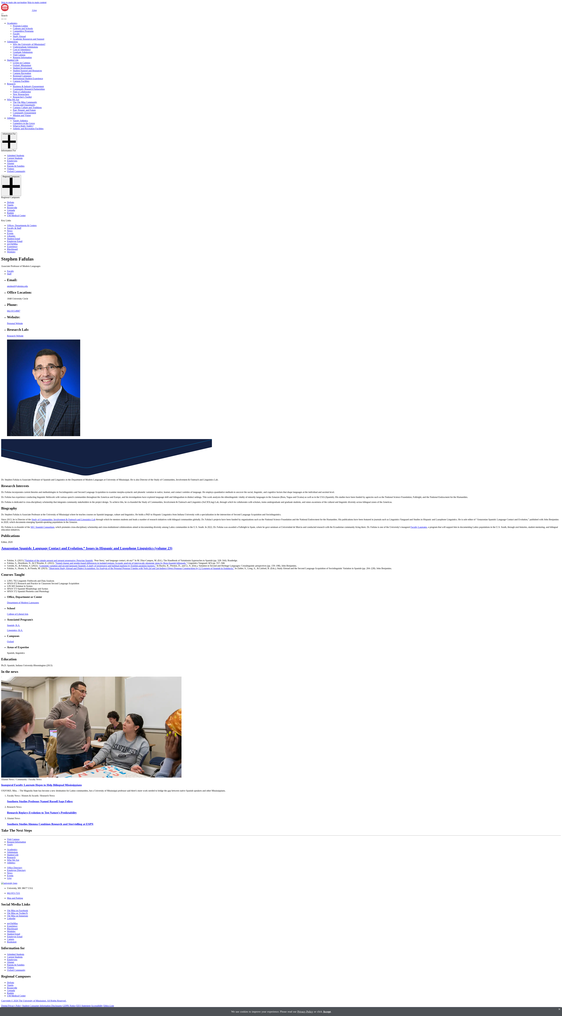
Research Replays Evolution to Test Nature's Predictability (42, 812)
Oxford (10, 641)
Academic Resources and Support (28, 39)
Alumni (10, 163)
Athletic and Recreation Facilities (28, 128)
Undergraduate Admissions (25, 47)
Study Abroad (19, 36)
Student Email (13, 238)
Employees (12, 161)
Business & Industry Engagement (28, 86)
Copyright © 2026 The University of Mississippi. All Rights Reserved (33, 1000)
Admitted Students (15, 155)
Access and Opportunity (24, 105)
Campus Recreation (22, 73)
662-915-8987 (13, 311)
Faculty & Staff (14, 228)
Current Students (15, 158)
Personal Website (15, 323)
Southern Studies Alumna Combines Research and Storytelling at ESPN (50, 824)
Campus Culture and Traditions (27, 107)
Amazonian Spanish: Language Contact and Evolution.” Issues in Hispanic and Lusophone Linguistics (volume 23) (86, 548)
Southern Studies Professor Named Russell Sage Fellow (40, 801)
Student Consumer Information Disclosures (42, 1005)
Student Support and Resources (27, 70)
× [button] (559, 1009)
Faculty (16, 33)
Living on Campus (21, 62)
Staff (9, 274)
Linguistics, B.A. (15, 630)
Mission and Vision (22, 115)
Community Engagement (24, 113)
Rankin (10, 213)
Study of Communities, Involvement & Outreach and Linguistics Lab (63, 519)
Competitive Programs (23, 31)
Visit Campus (19, 55)
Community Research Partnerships (29, 89)
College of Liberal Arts (17, 614)
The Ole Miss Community (25, 102)
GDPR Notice (69, 1005)
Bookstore (12, 942)
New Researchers (21, 94)
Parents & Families (15, 166)
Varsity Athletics (20, 120)
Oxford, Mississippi (22, 65)
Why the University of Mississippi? (29, 44)
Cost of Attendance (22, 49)
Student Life (12, 60)
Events (10, 233)
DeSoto (10, 202)
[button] (2, 13)
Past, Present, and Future (24, 110)
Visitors (10, 168)
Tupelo (10, 205)
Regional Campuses (22, 76)
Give (34, 10)
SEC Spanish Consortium (42, 527)
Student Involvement (22, 68)
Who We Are (13, 99)
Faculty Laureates (419, 527)
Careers (10, 939)
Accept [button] (327, 1011)
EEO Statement (83, 1005)
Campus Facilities (21, 81)
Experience (12, 246)
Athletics (11, 118)
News (9, 230)
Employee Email (14, 241)
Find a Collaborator (22, 91)
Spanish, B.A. (13, 625)
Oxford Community (16, 171)
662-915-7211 (13, 893)
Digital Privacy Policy (11, 1005)
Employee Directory (16, 870)
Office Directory (14, 867)
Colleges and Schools (23, 28)
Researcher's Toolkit (22, 97)
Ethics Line (108, 1005)
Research (11, 84)
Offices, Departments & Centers (22, 225)
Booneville (12, 207)
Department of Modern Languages (23, 602)
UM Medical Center (16, 215)
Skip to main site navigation (14, 2)
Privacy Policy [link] (305, 1011)
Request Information (22, 57)
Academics (12, 23)
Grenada (11, 210)
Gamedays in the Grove (24, 123)
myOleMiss (12, 244)
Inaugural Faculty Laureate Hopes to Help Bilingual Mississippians (41, 785)
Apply (10, 844)
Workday (11, 252)
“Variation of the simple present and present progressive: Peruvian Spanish (58, 560)
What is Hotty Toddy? (23, 126)
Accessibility (97, 1005)
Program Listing (20, 26)
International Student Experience (28, 78)
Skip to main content (36, 2)
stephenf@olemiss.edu (17, 286)
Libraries (11, 236)
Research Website (15, 336)
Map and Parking (15, 898)
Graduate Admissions (23, 52)
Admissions (12, 41)
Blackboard (12, 249)
